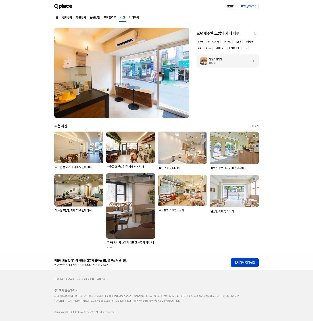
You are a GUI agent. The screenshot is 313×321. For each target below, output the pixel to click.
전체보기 (254, 126)
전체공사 (67, 17)
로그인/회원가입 (248, 6)
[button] (256, 33)
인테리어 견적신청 (245, 262)
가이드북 (134, 17)
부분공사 (81, 17)
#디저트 (227, 41)
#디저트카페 (213, 41)
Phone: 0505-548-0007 (146, 296)
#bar (208, 48)
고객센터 (58, 279)
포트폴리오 (110, 17)
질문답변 (95, 17)
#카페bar (220, 48)
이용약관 (70, 279)
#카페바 (249, 41)
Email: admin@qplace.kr (118, 296)
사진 (122, 17)
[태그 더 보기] (246, 48)
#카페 (200, 41)
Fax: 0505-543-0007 (174, 296)
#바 (199, 48)
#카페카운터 (234, 48)
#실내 (238, 41)
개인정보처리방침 (85, 279)
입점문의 (231, 6)
